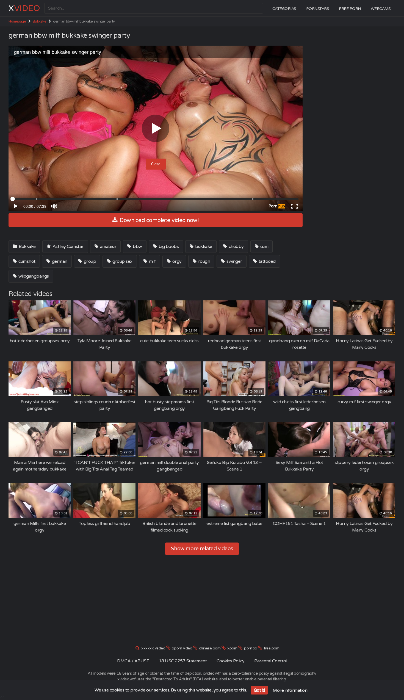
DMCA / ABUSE (133, 661)
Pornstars (317, 8)
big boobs (168, 246)
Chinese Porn (210, 648)
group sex (122, 261)
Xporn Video (182, 648)
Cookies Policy (231, 661)
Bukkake (39, 21)
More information (290, 690)
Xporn (232, 648)
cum (263, 246)
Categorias (284, 8)
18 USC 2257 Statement (183, 661)
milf (152, 261)
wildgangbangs (33, 276)
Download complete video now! (158, 220)
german (59, 261)
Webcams (381, 8)
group (89, 261)
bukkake (203, 246)
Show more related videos (202, 548)
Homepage (17, 21)
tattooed (267, 261)
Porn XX (250, 648)
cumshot (26, 261)
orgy (176, 261)
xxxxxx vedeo (153, 648)
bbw (137, 246)
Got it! (259, 690)
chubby (236, 246)
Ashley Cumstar (67, 246)
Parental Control (270, 661)
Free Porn (350, 8)
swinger (234, 261)
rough (203, 261)
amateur (107, 246)
